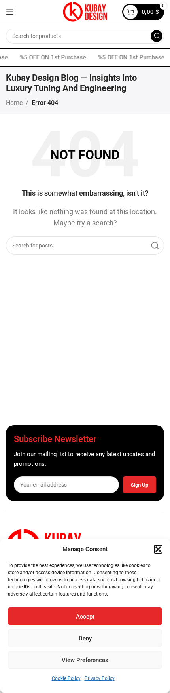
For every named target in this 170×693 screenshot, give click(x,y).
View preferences (85, 660)
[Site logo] (85, 11)
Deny (85, 638)
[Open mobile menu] (10, 12)
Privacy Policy (100, 678)
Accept (85, 616)
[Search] (156, 36)
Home (14, 103)
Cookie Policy (66, 678)
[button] (158, 549)
